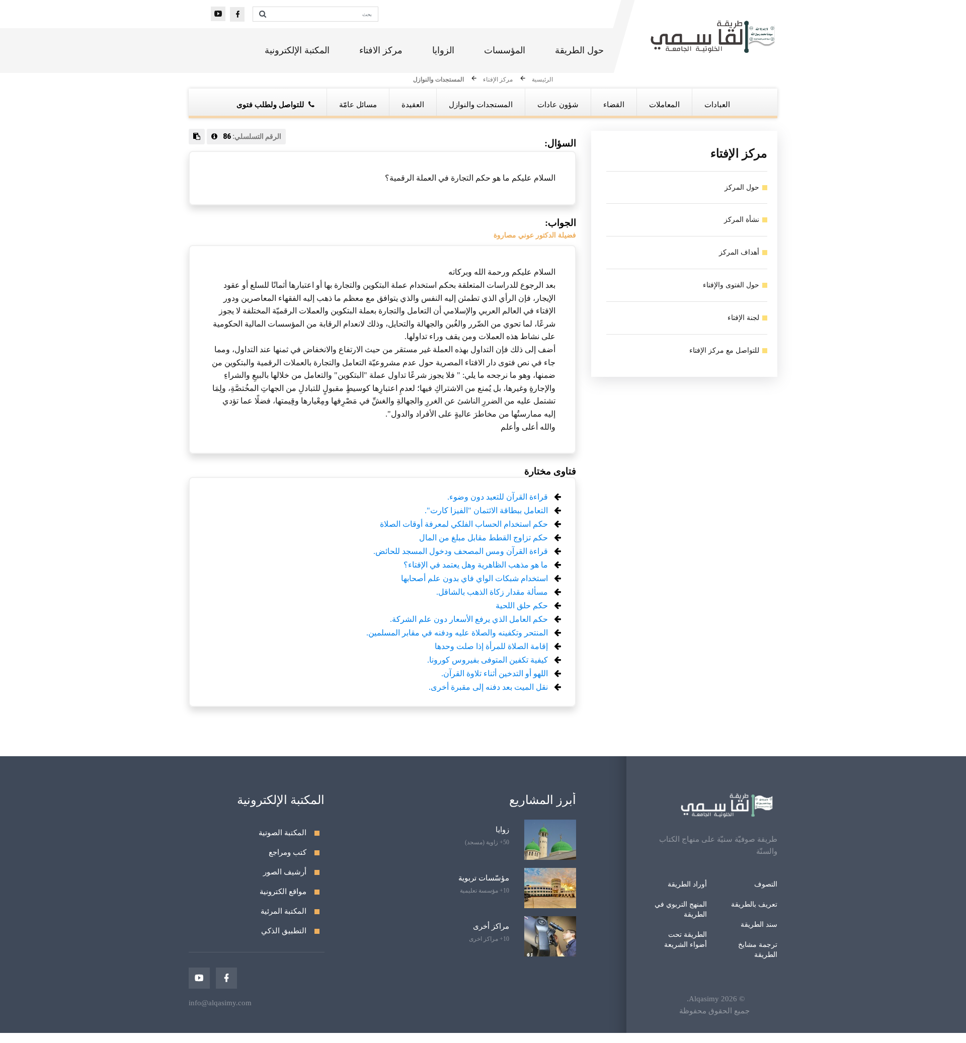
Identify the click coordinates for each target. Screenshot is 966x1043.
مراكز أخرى (491, 926)
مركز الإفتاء (498, 80)
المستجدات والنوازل (438, 80)
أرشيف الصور (284, 872)
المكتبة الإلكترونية (297, 50)
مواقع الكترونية (283, 892)
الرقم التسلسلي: (252, 136)
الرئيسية (542, 80)
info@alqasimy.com (220, 1003)
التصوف (765, 884)
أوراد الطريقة (687, 884)
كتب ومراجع (287, 852)
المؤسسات (504, 50)
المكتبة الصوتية (282, 833)
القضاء (613, 105)
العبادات (717, 105)
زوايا (502, 830)
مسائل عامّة (358, 105)
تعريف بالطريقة (754, 904)
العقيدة (412, 105)
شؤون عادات (558, 105)
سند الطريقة (759, 924)
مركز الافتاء (381, 50)
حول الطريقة (579, 50)
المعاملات (664, 105)
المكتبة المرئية (283, 911)
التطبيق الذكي (283, 931)
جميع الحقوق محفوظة (714, 1011)
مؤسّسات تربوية (483, 878)
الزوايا (443, 50)
